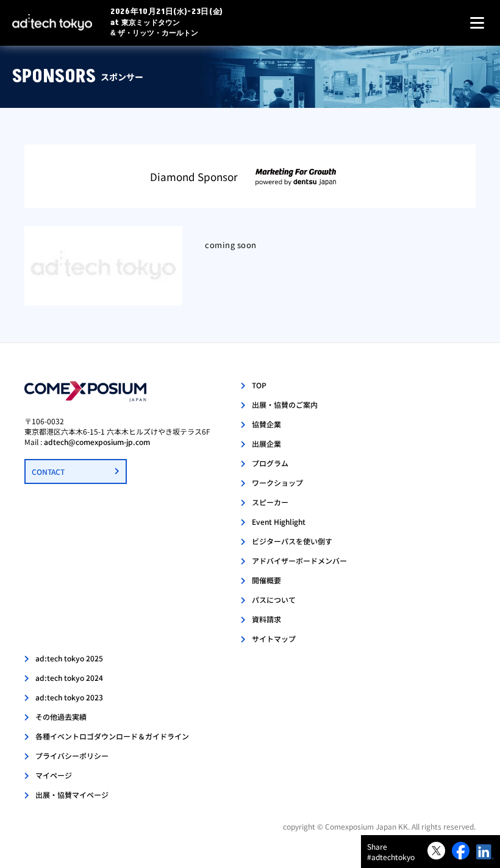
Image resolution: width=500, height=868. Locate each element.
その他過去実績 (61, 716)
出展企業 (266, 443)
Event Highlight (278, 521)
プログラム (270, 463)
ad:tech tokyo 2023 (69, 697)
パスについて (274, 599)
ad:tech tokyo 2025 (69, 658)
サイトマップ (274, 638)
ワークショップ (277, 482)
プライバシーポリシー (72, 755)
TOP (259, 385)
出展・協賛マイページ (72, 794)
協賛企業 (266, 424)
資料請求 (266, 619)
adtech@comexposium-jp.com (97, 441)
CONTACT (48, 471)
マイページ (53, 775)
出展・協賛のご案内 (285, 404)
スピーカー (270, 502)
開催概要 (266, 580)
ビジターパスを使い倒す (292, 541)
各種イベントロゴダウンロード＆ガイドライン (112, 736)
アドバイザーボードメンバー (299, 560)
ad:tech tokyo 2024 (69, 677)
